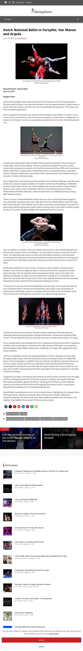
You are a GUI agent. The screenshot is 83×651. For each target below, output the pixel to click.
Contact (29, 2)
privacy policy (54, 634)
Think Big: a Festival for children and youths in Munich (33, 584)
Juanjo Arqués (46, 419)
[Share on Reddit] (19, 406)
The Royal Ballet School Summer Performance (30, 627)
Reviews (23, 414)
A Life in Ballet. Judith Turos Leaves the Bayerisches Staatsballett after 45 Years (41, 556)
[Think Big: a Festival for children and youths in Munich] (7, 590)
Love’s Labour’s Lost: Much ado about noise (29, 542)
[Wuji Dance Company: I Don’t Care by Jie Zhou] (7, 520)
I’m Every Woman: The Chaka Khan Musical (29, 528)
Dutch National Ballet (15, 419)
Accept (41, 640)
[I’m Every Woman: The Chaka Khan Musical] (7, 534)
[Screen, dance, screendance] (7, 619)
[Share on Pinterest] (14, 406)
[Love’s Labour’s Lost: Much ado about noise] (7, 548)
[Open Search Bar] (78, 19)
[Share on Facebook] (6, 406)
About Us (20, 2)
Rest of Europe (13, 414)
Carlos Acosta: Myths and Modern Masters (29, 485)
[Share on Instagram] (27, 406)
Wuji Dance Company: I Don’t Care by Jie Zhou (30, 513)
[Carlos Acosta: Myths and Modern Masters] (7, 491)
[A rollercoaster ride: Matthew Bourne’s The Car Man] (7, 576)
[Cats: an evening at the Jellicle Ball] (7, 506)
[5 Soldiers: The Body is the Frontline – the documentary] (7, 605)
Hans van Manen (32, 419)
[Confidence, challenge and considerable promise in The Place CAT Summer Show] (7, 477)
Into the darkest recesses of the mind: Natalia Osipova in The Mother (18, 438)
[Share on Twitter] (10, 406)
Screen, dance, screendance (24, 613)
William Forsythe (60, 419)
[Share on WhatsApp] (32, 406)
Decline (41, 646)
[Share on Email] (36, 406)
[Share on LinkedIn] (23, 406)
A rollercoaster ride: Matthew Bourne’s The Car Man (32, 570)
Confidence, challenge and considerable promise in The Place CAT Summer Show (41, 471)
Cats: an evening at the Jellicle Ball (26, 499)
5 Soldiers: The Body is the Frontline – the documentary (33, 598)
